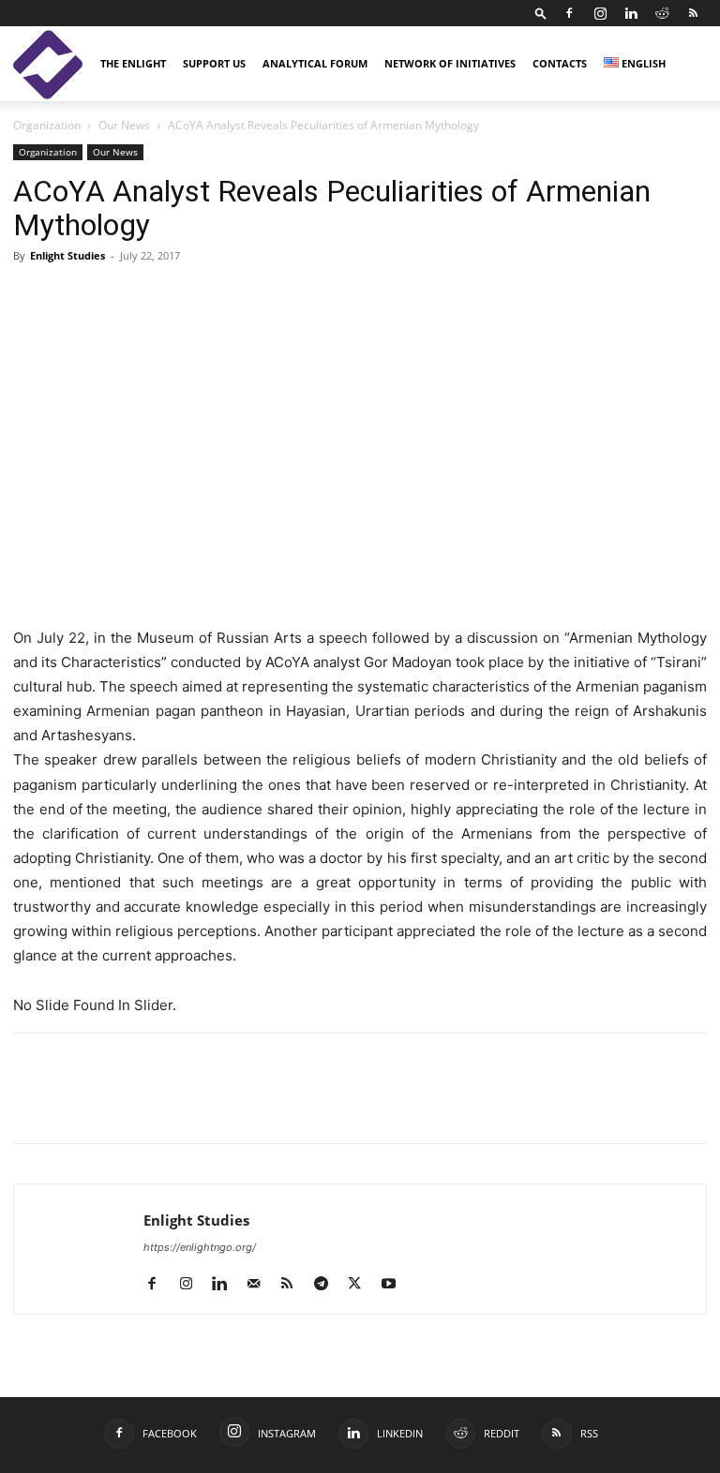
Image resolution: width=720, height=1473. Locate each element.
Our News (124, 125)
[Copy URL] (161, 1104)
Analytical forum (315, 63)
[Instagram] (600, 13)
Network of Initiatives (450, 63)
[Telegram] (204, 1104)
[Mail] (260, 1284)
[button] (541, 13)
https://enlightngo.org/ (199, 1247)
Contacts (559, 63)
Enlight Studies (67, 255)
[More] (291, 1104)
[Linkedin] (631, 13)
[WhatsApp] (247, 1104)
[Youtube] (395, 1284)
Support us (214, 63)
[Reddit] (662, 13)
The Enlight (133, 63)
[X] (118, 1104)
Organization (47, 125)
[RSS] (693, 13)
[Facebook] (569, 13)
